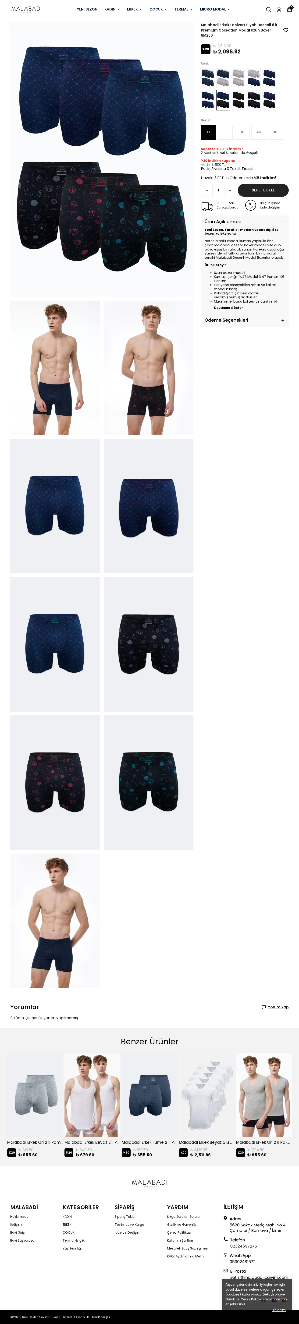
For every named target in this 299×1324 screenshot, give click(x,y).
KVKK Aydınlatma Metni (185, 1256)
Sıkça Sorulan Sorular (184, 1216)
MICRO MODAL (213, 9)
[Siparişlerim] (279, 9)
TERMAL (181, 9)
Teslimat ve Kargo (129, 1224)
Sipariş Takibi (125, 1216)
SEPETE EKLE (263, 190)
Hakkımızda (19, 1216)
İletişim (16, 1224)
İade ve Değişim (128, 1232)
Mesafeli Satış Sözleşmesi (187, 1248)
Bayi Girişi (17, 1232)
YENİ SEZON (87, 9)
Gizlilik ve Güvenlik (181, 1224)
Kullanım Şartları (180, 1240)
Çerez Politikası (179, 1232)
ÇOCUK (156, 9)
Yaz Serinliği (72, 1248)
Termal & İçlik (74, 1240)
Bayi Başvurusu (22, 1240)
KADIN (109, 9)
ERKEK (132, 9)
